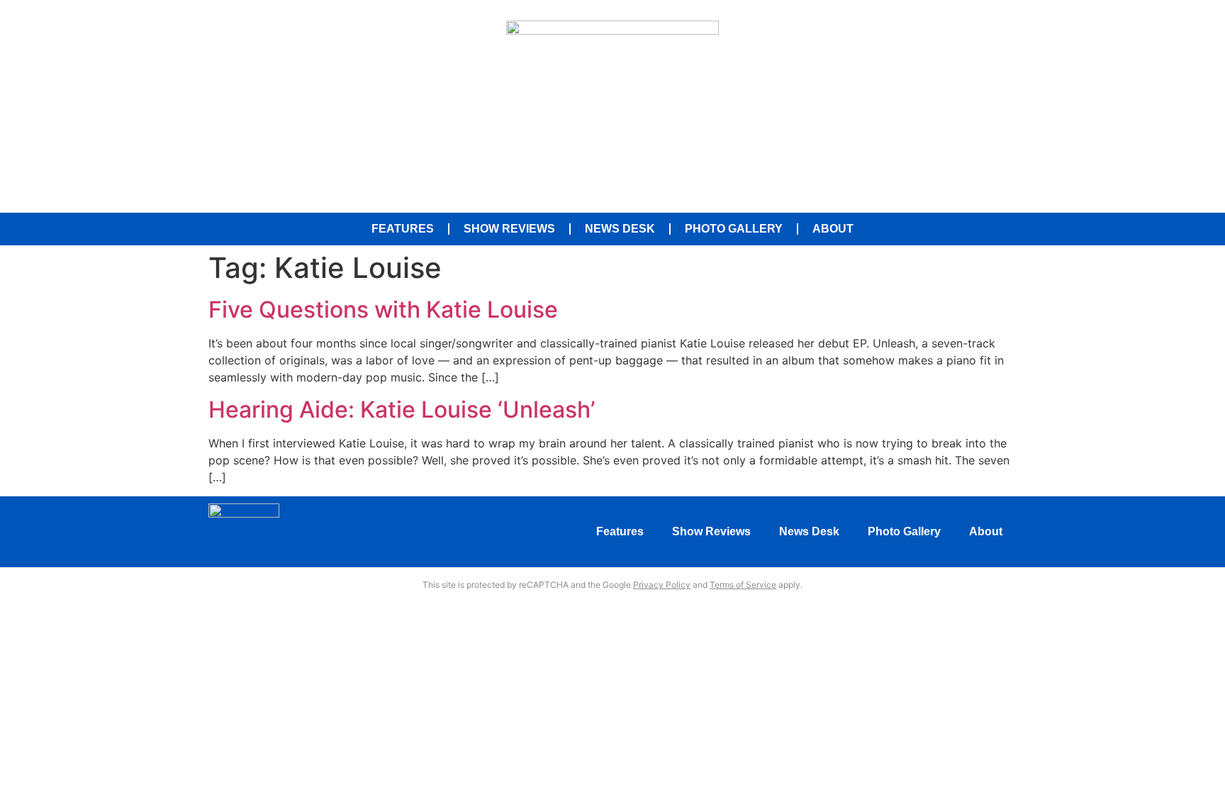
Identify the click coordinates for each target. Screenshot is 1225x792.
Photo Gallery (734, 229)
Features (402, 229)
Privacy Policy (661, 584)
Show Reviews (509, 229)
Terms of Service (743, 584)
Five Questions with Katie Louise (383, 309)
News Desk (620, 229)
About (833, 229)
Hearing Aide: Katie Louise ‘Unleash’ (401, 409)
